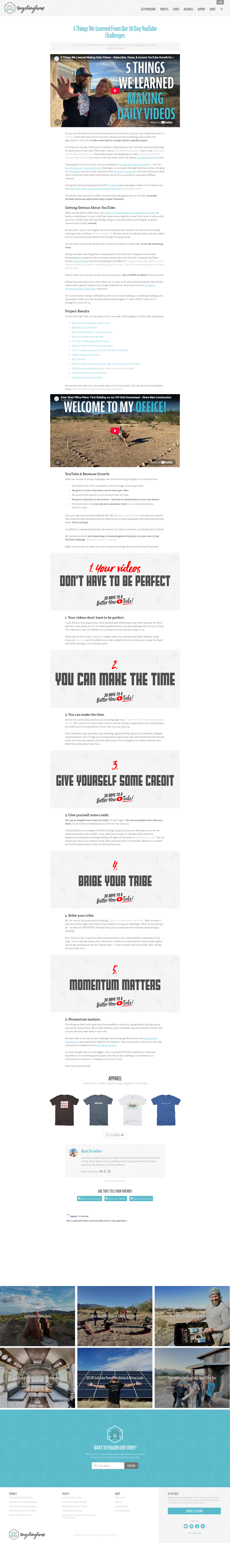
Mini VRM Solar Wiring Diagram (22, 1506)
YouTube (112, 185)
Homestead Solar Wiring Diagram (23, 1502)
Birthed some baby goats (85, 368)
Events (176, 9)
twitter (105, 1172)
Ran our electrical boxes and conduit (91, 323)
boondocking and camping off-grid (83, 168)
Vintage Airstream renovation (134, 164)
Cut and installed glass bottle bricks (90, 341)
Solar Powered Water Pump (20, 1515)
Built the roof (79, 359)
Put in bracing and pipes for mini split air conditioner (100, 350)
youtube (186, 1527)
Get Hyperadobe (148, 9)
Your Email (104, 1465)
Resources (188, 9)
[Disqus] (115, 1245)
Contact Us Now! (194, 1511)
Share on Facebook (89, 1198)
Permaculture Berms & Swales (74, 1502)
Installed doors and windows (87, 377)
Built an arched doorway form (87, 336)
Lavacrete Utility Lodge (71, 1497)
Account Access (194, 1533)
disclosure (141, 45)
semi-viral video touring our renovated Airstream (96, 188)
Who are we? (120, 1497)
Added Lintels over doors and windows (92, 345)
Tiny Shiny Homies (106, 1045)
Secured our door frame (84, 327)
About (212, 9)
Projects (164, 9)
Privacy (115, 1535)
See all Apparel (113, 1135)
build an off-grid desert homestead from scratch (129, 212)
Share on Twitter (116, 1198)
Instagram (74, 171)
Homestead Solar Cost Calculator (23, 1510)
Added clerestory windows (86, 354)
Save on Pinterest (141, 1198)
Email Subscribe (121, 1506)
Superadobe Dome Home (72, 1510)
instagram (109, 1172)
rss (203, 1527)
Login (220, 2)
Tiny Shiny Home (25, 8)
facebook (101, 1172)
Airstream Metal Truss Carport (74, 1506)
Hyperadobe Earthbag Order (21, 1497)
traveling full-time (146, 157)
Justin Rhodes (80, 261)
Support (201, 9)
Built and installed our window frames (92, 332)
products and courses (125, 171)
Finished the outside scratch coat (89, 372)
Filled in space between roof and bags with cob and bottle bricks (105, 363)
